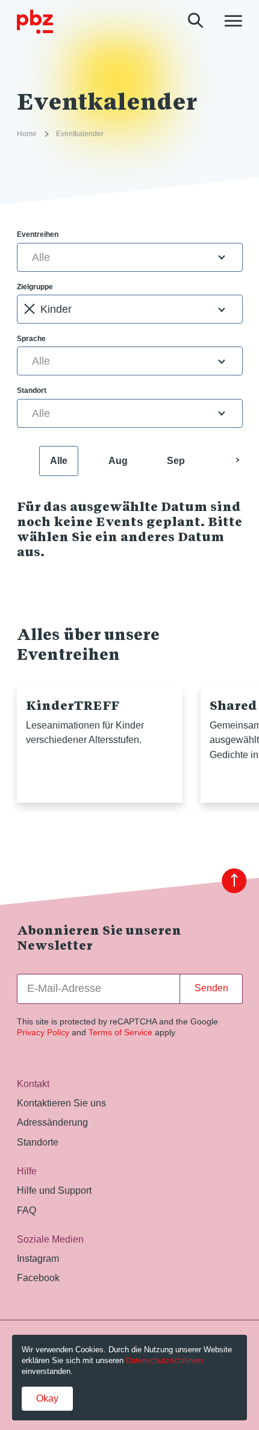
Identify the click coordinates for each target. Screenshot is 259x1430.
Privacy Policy (43, 1032)
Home (27, 134)
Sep (176, 461)
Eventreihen (37, 234)
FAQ (26, 1210)
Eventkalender (80, 134)
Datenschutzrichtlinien (164, 1360)
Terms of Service (120, 1032)
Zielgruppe (35, 287)
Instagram (38, 1258)
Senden (211, 988)
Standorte (37, 1142)
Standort (31, 390)
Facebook (38, 1277)
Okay (47, 1398)
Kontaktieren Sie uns (61, 1102)
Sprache (31, 338)
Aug (118, 461)
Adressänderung (52, 1122)
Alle (58, 461)
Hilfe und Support (54, 1190)
